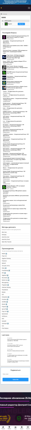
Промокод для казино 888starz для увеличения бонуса (16, 196)
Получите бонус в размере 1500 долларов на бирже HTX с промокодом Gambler (15, 51)
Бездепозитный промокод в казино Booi (14, 205)
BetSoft (4, 263)
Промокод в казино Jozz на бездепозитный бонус (15, 201)
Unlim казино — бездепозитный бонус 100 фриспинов (14, 140)
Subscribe (15, 379)
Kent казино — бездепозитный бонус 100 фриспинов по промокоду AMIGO (14, 149)
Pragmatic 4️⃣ (5, 285)
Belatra (3, 292)
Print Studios (5, 328)
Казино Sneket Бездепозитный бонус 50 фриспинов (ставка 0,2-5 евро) (18, 36)
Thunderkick (5, 289)
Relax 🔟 (4, 268)
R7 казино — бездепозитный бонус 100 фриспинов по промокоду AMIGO (13, 125)
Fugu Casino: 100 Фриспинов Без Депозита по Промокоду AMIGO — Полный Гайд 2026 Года (16, 56)
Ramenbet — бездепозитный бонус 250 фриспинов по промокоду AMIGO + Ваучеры (15, 154)
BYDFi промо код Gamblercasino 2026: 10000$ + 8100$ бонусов (15, 46)
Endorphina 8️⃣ (5, 297)
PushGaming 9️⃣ (6, 270)
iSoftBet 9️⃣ (5, 302)
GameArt (4, 321)
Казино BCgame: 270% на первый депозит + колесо (16, 186)
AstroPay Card (5, 237)
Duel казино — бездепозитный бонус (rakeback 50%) (17, 77)
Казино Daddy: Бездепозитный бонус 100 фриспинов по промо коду (14, 172)
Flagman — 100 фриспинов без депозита (14, 95)
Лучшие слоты (6, 265)
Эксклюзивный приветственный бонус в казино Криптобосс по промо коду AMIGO (14, 159)
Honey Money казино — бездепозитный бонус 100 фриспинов (15, 99)
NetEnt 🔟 (4, 253)
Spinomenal (5, 314)
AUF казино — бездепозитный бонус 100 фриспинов (14, 117)
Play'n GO (4, 256)
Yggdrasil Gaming (6, 258)
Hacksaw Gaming (6, 287)
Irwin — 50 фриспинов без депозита (12, 108)
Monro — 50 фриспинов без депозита (13, 168)
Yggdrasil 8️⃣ (5, 275)
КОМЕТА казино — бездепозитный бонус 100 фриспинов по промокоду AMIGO (15, 112)
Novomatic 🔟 (5, 277)
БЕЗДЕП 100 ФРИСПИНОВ (22, 3)
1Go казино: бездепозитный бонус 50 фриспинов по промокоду (13, 130)
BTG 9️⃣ (4, 273)
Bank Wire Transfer (6, 242)
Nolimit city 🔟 (5, 280)
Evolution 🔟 (5, 299)
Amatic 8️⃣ (4, 304)
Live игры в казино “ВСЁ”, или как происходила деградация (15, 346)
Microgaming (5, 282)
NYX (3, 318)
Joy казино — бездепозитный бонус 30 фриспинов (13, 41)
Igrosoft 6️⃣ (5, 309)
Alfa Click (4, 232)
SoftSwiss (4, 316)
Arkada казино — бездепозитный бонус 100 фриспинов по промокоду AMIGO (14, 104)
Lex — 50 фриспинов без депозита (12, 121)
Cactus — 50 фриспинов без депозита (13, 91)
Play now (21, 24)
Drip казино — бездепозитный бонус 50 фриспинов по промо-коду (13, 177)
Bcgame (10, 24)
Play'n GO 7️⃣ (5, 311)
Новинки (4, 261)
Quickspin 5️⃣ (5, 323)
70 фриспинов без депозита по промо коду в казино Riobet (15, 219)
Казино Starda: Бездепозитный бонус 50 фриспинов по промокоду (14, 144)
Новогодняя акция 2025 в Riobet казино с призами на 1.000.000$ (17, 340)
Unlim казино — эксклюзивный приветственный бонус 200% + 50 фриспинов (16, 163)
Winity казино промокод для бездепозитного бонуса (14, 82)
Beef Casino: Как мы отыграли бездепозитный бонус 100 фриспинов (17, 67)
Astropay (4, 234)
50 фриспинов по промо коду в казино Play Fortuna (14, 209)
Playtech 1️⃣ (5, 306)
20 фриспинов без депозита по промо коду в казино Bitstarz (15, 214)
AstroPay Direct (6, 239)
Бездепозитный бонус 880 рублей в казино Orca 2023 (14, 191)
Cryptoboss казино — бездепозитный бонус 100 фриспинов (16, 135)
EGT (3, 294)
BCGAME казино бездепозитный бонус (17, 72)
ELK (3, 326)
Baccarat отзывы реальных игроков (15, 350)
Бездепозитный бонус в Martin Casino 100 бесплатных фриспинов (17, 87)
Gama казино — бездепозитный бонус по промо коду (16, 181)
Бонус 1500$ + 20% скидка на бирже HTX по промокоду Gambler (14, 62)
